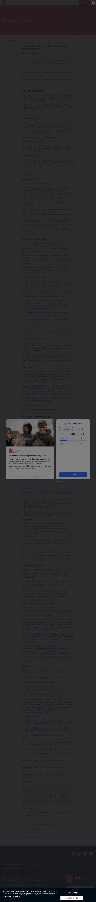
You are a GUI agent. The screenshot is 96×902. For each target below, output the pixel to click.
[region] (48, 895)
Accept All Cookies (71, 898)
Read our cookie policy (11, 896)
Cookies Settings (72, 893)
